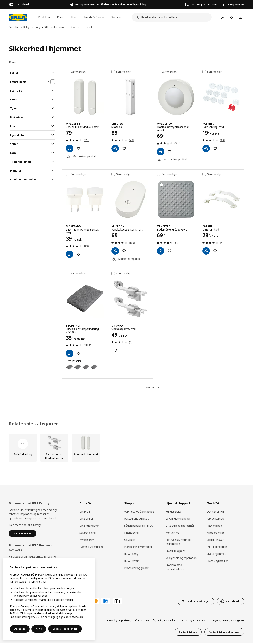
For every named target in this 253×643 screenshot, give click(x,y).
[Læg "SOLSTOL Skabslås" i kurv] (115, 148)
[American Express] (105, 601)
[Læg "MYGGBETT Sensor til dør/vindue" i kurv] (69, 148)
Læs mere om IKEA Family (25, 525)
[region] (49, 599)
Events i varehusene (91, 546)
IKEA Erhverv (131, 561)
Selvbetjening (87, 532)
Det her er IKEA (216, 511)
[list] (126, 447)
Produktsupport (175, 551)
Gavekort (129, 539)
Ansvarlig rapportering (119, 620)
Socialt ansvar (215, 539)
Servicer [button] (116, 17)
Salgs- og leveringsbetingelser (227, 620)
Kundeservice (174, 511)
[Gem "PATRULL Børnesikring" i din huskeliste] (215, 148)
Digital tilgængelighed (164, 620)
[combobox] (170, 17)
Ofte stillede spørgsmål (180, 525)
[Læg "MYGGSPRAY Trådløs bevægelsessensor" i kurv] (160, 151)
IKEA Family (131, 554)
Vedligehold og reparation (181, 558)
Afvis (39, 628)
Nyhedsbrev (86, 539)
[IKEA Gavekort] (117, 601)
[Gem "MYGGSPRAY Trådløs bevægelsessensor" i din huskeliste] (169, 151)
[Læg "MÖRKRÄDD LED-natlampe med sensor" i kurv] (69, 254)
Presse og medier (217, 561)
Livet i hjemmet (216, 554)
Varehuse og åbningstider (139, 511)
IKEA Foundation (217, 546)
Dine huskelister (89, 525)
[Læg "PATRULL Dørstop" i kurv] (206, 251)
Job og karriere (215, 518)
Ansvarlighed (214, 525)
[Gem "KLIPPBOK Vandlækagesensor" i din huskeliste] (124, 251)
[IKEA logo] (18, 17)
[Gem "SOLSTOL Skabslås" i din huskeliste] (124, 148)
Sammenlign (78, 71)
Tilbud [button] (72, 17)
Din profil (84, 511)
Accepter (19, 628)
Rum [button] (60, 17)
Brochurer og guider (136, 568)
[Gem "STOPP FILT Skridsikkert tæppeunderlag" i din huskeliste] (78, 353)
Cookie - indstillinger (65, 628)
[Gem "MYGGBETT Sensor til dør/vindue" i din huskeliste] (78, 148)
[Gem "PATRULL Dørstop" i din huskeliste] (215, 251)
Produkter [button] (44, 17)
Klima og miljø (215, 532)
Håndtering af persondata (194, 620)
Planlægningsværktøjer (138, 546)
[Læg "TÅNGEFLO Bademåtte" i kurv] (160, 251)
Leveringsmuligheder (178, 518)
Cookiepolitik (142, 620)
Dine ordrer (86, 518)
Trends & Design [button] (94, 17)
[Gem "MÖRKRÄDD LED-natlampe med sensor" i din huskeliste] (78, 254)
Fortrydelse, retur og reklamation (178, 542)
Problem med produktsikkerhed (176, 567)
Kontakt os (172, 532)
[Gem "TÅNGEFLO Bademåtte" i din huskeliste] (169, 251)
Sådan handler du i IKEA (138, 525)
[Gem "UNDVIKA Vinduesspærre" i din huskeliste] (115, 350)
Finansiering (131, 532)
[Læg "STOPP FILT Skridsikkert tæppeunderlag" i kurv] (69, 353)
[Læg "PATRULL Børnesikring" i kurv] (206, 148)
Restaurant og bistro (136, 518)
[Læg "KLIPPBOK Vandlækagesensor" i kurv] (115, 251)
